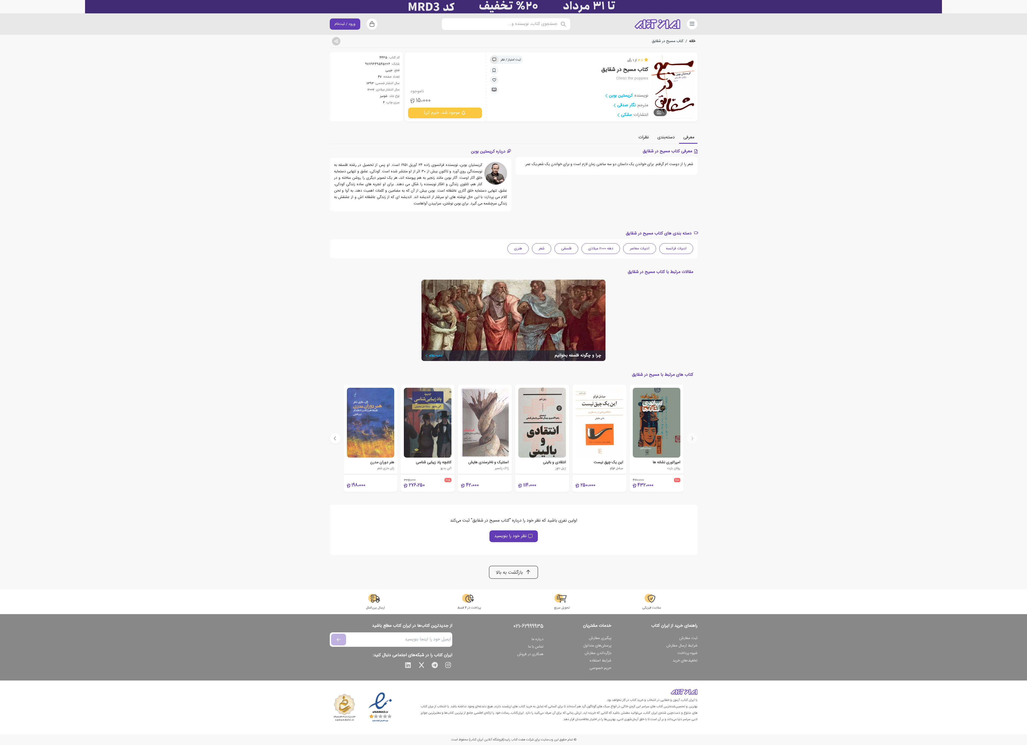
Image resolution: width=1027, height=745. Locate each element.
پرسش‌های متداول (597, 646)
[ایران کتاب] (657, 24)
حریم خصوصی (600, 668)
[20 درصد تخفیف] (513, 6)
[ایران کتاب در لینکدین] (408, 666)
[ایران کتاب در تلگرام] (435, 666)
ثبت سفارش (688, 638)
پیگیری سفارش (600, 638)
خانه (692, 41)
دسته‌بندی (666, 137)
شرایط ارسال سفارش (682, 646)
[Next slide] (335, 438)
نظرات (643, 137)
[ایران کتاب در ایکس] (421, 666)
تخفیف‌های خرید (685, 660)
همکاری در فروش (530, 654)
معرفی (688, 137)
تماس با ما (535, 647)
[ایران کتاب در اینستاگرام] (448, 666)
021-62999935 (528, 626)
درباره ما (537, 639)
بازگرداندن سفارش (598, 653)
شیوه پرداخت (687, 653)
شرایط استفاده (600, 660)
